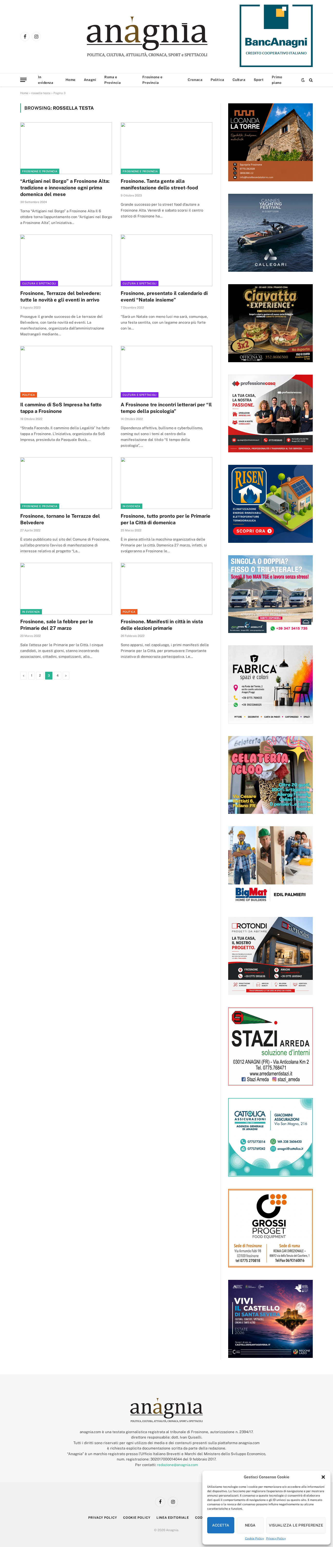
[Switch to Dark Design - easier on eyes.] (303, 80)
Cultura (239, 80)
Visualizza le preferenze (296, 1525)
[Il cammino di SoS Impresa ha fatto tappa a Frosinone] (66, 372)
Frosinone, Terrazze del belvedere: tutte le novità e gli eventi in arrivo (60, 296)
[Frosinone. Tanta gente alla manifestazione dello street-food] (166, 148)
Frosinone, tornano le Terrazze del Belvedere (60, 519)
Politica (217, 80)
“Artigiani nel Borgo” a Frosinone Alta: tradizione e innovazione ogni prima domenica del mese (64, 187)
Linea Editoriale (173, 1517)
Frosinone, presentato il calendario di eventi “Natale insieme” (164, 296)
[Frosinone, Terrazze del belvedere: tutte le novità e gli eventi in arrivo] (66, 260)
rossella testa (40, 93)
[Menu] (23, 79)
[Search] (310, 79)
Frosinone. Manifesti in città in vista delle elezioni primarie (162, 625)
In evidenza (45, 79)
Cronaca (195, 80)
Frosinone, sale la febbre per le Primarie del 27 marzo (56, 625)
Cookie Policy (254, 1538)
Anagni (90, 80)
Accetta (220, 1525)
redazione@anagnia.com (177, 1465)
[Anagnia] (161, 36)
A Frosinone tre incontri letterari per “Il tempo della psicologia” (166, 408)
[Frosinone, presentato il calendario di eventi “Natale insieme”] (166, 260)
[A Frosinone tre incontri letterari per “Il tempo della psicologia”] (166, 372)
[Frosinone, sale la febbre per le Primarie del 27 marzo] (66, 588)
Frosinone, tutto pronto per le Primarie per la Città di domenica (165, 519)
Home (71, 80)
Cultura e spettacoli (39, 283)
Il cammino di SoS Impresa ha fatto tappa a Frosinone (61, 408)
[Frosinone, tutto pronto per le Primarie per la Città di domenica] (166, 483)
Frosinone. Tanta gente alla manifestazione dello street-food (159, 184)
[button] (323, 1477)
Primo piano (277, 79)
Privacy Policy (276, 1538)
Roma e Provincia (112, 79)
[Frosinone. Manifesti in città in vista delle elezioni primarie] (166, 588)
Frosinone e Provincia (152, 79)
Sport (259, 80)
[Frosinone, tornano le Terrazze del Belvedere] (66, 483)
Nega (250, 1525)
